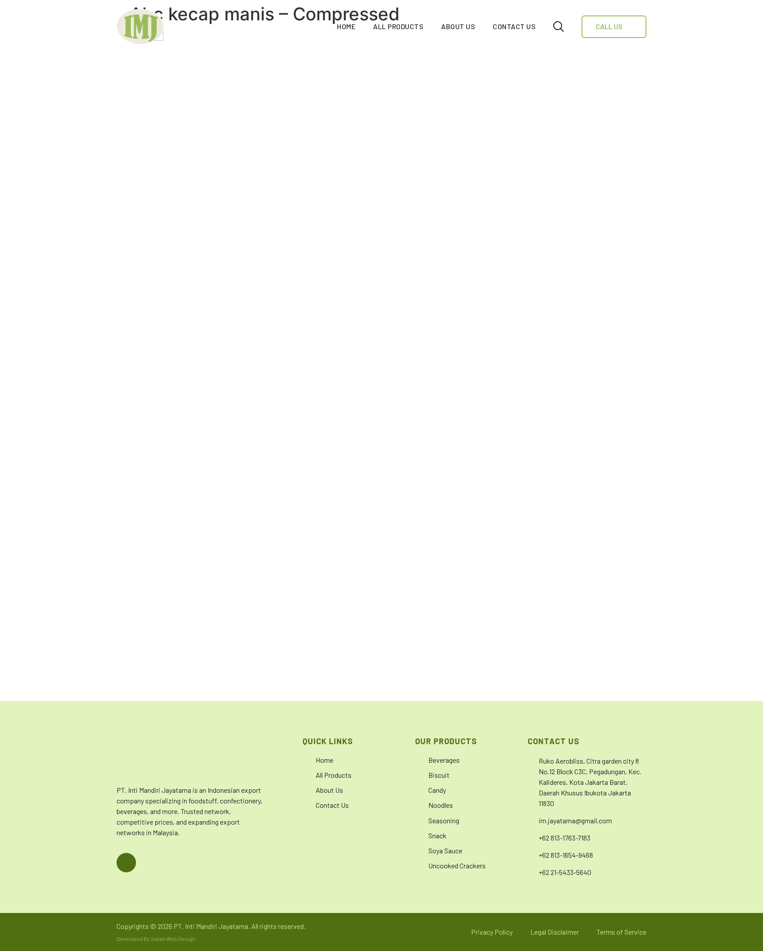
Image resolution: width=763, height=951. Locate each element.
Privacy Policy (492, 932)
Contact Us (514, 26)
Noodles (440, 805)
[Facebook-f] (126, 862)
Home (346, 26)
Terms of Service (621, 932)
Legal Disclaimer (554, 932)
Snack (437, 835)
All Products (398, 26)
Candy (437, 790)
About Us (458, 26)
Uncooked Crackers (457, 865)
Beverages (444, 760)
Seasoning (443, 820)
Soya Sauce (445, 850)
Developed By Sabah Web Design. (156, 939)
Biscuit (438, 775)
